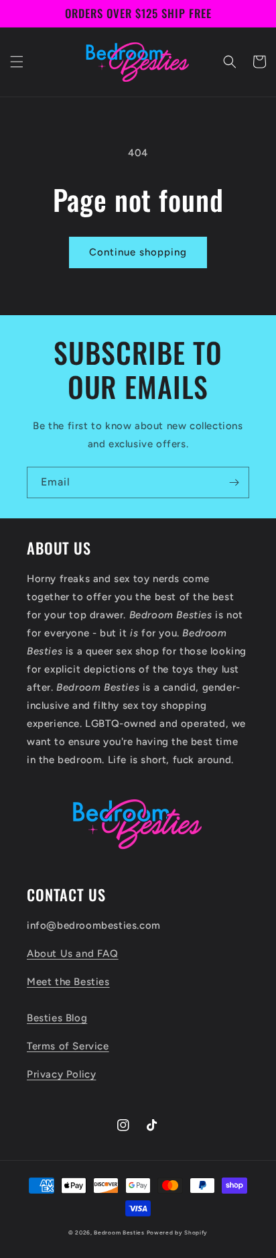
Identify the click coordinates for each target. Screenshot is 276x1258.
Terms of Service (68, 1046)
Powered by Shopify (177, 1232)
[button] (16, 61)
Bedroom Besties (119, 1232)
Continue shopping (138, 252)
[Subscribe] (234, 482)
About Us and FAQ (73, 954)
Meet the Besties (68, 982)
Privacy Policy (61, 1074)
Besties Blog (57, 1018)
